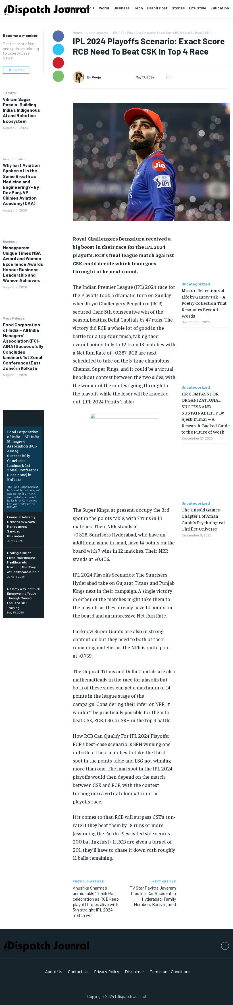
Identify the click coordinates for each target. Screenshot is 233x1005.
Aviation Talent (14, 159)
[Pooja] (80, 77)
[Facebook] (58, 36)
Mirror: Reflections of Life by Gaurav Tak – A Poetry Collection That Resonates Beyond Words (204, 302)
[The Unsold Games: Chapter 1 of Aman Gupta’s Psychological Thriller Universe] (206, 472)
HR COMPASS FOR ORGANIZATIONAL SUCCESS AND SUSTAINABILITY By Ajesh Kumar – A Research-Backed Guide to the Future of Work (206, 412)
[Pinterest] (58, 63)
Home (77, 32)
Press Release (13, 318)
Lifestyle (9, 93)
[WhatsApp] (58, 76)
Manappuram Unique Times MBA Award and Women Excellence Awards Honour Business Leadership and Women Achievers (23, 264)
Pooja (96, 77)
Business (10, 241)
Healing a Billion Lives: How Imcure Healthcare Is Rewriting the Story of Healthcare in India (23, 562)
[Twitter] (58, 49)
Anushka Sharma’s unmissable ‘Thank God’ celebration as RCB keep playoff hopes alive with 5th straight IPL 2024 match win (96, 901)
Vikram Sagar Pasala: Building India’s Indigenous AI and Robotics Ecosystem (21, 110)
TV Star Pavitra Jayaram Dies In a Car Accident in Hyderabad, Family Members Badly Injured (153, 896)
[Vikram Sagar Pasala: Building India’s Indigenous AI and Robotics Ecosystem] (23, 143)
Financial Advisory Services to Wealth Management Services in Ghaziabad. (21, 526)
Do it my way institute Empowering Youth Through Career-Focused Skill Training (23, 598)
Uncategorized (97, 32)
